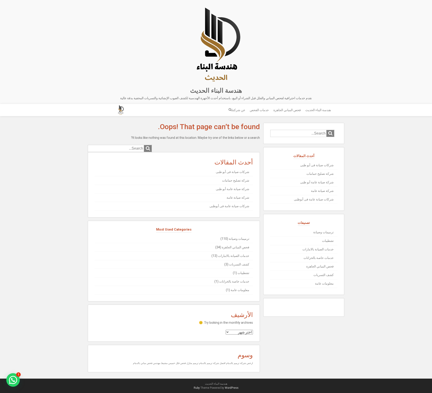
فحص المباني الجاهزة (287, 110)
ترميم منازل (192, 363)
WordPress (231, 387)
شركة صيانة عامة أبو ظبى (232, 189)
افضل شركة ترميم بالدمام (212, 363)
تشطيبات (243, 273)
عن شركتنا (238, 110)
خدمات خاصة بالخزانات (234, 281)
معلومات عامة (240, 290)
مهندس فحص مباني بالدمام (146, 363)
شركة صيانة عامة (238, 197)
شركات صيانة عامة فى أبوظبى (229, 206)
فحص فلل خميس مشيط (173, 363)
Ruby (197, 387)
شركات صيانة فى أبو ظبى (232, 172)
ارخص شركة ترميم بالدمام (239, 363)
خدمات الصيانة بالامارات (233, 256)
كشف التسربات (239, 264)
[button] (13, 380)
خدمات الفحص (259, 110)
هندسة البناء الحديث (216, 90)
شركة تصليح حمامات (235, 180)
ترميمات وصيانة (239, 238)
